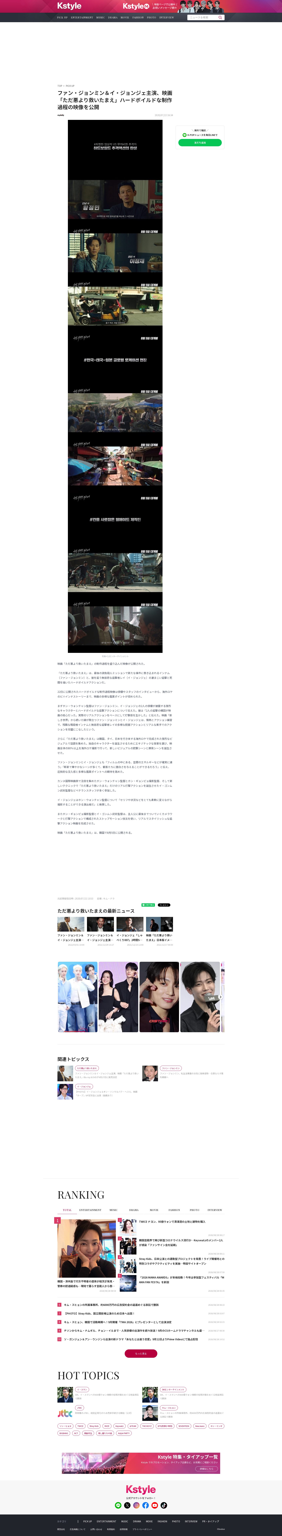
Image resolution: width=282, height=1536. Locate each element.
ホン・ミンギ (216, 1426)
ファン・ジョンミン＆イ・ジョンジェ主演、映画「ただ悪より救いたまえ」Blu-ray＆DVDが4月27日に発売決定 (70, 937)
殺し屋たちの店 (105, 1433)
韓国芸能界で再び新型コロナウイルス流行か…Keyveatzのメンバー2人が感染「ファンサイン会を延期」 (181, 1242)
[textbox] (206, 17)
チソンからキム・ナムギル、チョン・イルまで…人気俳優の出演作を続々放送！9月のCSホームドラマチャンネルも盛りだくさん (134, 1331)
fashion (138, 17)
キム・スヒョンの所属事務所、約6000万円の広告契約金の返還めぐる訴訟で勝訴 (111, 1305)
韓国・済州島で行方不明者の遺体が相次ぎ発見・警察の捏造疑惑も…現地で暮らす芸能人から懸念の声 (86, 1283)
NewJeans (199, 1426)
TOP (59, 85)
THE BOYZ (147, 1426)
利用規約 (111, 1529)
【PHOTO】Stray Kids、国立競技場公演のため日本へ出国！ (99, 1313)
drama (113, 17)
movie (125, 17)
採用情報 (124, 1529)
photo (151, 17)
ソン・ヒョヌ (65, 1426)
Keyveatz (120, 1426)
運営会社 (61, 1529)
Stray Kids (94, 1426)
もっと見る (141, 1353)
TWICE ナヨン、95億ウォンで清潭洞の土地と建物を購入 (172, 1222)
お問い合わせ (96, 1529)
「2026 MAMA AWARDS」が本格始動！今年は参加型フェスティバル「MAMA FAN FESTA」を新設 (181, 1279)
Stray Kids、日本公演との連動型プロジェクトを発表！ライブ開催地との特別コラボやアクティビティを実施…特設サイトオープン (182, 1261)
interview (166, 17)
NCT (76, 1433)
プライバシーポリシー (142, 1529)
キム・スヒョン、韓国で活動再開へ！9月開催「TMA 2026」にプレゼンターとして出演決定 (118, 1322)
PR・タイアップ (210, 1521)
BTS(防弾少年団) (165, 1426)
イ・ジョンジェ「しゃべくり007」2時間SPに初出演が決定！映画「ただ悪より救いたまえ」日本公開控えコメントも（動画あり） (130, 937)
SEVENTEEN (184, 1426)
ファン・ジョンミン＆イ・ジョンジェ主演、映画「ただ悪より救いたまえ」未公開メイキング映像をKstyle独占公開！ (100, 937)
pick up (62, 17)
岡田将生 (88, 1433)
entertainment (82, 17)
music (100, 17)
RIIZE (107, 1426)
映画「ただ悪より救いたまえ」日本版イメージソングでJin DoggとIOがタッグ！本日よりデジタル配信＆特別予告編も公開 (159, 937)
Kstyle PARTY (124, 1433)
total (67, 1210)
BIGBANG (64, 1433)
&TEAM (133, 1426)
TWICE (80, 1426)
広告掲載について (78, 1529)
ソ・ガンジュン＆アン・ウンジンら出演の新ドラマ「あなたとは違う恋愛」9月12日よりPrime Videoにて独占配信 (131, 1339)
